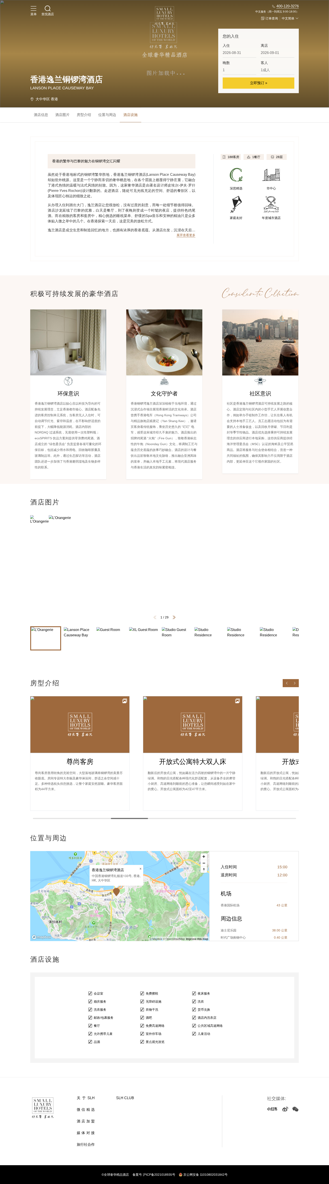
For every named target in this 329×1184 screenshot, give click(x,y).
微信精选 (86, 1109)
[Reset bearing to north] (204, 869)
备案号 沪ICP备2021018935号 (153, 1174)
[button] (174, 617)
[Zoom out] (204, 863)
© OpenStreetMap (174, 939)
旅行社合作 (86, 1144)
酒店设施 (130, 115)
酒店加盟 (86, 1121)
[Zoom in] (204, 856)
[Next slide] (295, 683)
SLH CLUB (125, 1098)
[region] (119, 896)
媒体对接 (86, 1133)
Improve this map (197, 939)
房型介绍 (84, 115)
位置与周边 (107, 115)
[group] (183, 569)
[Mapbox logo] (41, 937)
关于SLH (86, 1098)
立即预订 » (258, 83)
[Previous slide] (287, 683)
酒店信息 (41, 115)
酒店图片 (62, 115)
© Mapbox (156, 939)
